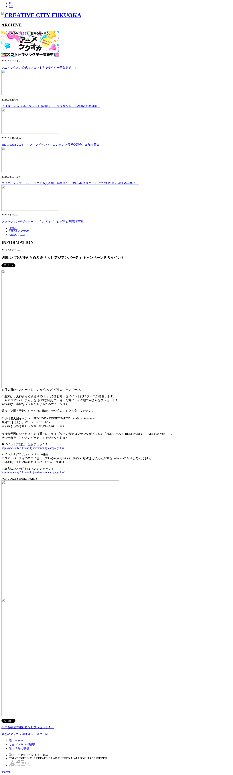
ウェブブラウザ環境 (22, 744)
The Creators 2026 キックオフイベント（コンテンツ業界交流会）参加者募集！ (51, 144)
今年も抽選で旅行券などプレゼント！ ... (27, 727)
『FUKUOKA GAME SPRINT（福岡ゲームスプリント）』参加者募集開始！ (50, 106)
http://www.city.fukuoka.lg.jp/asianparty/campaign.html (33, 448)
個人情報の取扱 (19, 748)
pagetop (6, 771)
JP (10, 3)
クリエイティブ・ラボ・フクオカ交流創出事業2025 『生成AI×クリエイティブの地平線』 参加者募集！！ (70, 183)
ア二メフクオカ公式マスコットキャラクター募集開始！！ (39, 67)
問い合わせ (16, 740)
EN (11, 6)
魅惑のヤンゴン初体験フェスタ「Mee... (26, 734)
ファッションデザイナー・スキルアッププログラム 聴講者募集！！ (45, 221)
